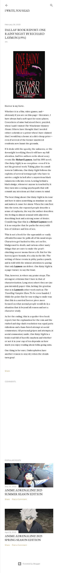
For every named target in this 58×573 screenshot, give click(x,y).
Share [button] (7, 371)
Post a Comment (19, 499)
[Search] (51, 5)
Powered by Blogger (31, 564)
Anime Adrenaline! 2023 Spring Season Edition (23, 538)
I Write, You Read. (17, 10)
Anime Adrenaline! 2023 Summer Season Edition (24, 492)
